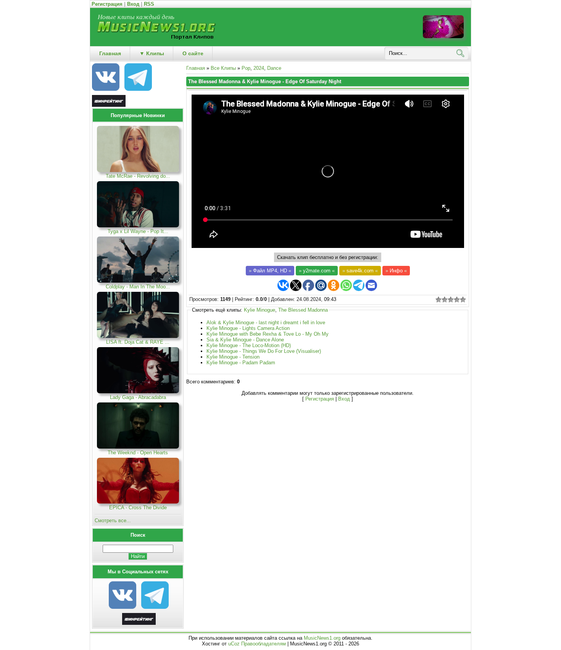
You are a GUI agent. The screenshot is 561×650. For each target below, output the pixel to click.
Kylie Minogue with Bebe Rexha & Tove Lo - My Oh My (267, 334)
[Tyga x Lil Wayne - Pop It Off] (138, 225)
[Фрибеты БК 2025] (139, 623)
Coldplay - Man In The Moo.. (138, 287)
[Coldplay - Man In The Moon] (138, 281)
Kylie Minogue (259, 310)
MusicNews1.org (323, 638)
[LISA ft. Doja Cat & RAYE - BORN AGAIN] (138, 336)
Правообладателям (263, 644)
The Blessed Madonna (303, 310)
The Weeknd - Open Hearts (138, 452)
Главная (195, 68)
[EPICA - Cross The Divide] (138, 502)
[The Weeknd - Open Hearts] (138, 447)
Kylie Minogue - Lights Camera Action (248, 328)
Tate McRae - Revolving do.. (138, 176)
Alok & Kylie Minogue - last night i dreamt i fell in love (265, 322)
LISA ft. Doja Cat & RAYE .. (137, 342)
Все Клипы (223, 68)
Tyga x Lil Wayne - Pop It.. (138, 231)
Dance (274, 68)
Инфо (396, 271)
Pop (246, 68)
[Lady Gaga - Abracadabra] (138, 391)
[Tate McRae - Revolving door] (138, 170)
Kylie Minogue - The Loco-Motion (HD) (248, 345)
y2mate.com (317, 271)
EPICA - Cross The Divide (138, 507)
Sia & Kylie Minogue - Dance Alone (245, 340)
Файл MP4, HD (270, 271)
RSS (149, 4)
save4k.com (360, 271)
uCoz (234, 644)
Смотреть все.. (113, 520)
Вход (133, 4)
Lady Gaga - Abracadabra (138, 397)
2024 (258, 68)
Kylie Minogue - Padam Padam (240, 362)
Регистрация (107, 4)
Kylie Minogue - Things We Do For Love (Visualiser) (263, 351)
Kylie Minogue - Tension (233, 357)
